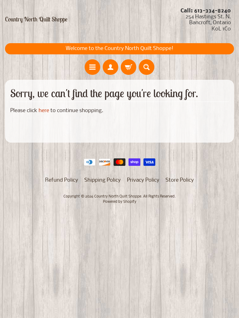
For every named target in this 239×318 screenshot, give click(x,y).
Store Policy (180, 180)
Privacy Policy (143, 180)
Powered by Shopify (119, 202)
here (44, 111)
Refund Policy (61, 180)
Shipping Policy (102, 180)
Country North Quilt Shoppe (36, 19)
